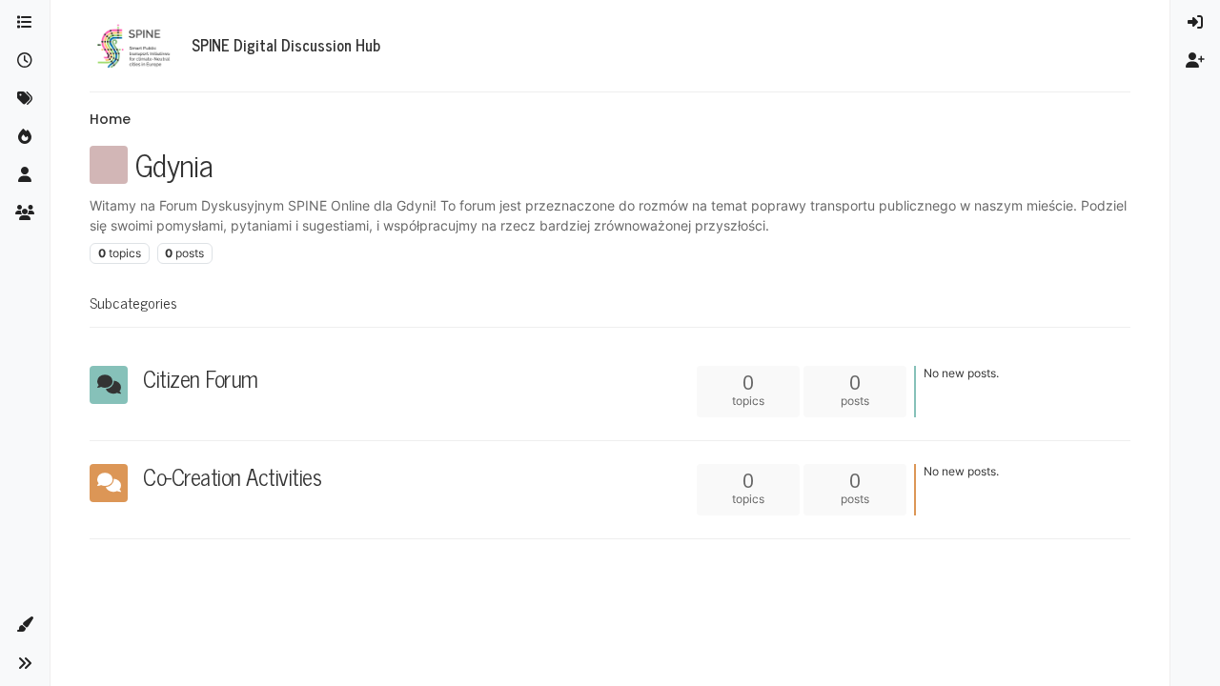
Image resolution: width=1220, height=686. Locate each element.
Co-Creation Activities (232, 475)
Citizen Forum (200, 377)
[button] (25, 625)
